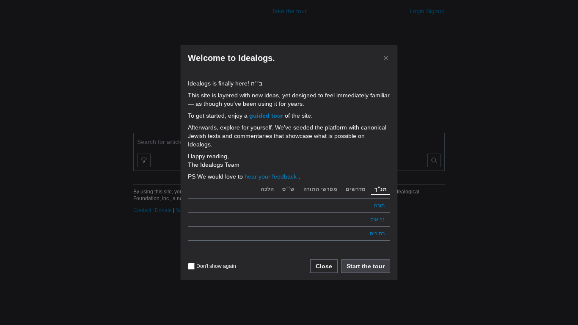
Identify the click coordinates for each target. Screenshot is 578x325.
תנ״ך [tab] (380, 189)
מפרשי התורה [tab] (320, 189)
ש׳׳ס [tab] (288, 189)
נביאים (377, 220)
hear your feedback (271, 176)
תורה (379, 206)
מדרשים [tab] (356, 189)
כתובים (377, 234)
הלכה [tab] (267, 189)
